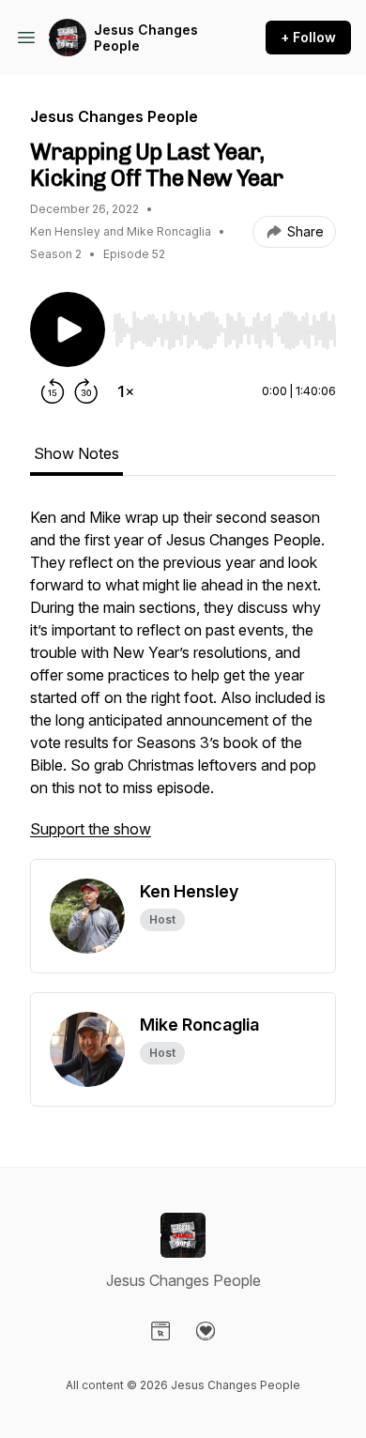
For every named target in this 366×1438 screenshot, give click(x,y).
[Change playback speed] (126, 391)
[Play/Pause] (67, 329)
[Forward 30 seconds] (86, 391)
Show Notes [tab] (76, 453)
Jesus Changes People (146, 38)
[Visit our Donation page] (205, 1331)
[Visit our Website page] (160, 1331)
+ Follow (308, 37)
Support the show (90, 828)
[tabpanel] (183, 682)
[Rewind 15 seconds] (52, 391)
